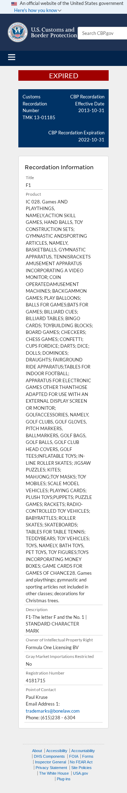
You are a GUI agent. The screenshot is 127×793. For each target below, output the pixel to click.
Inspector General (50, 762)
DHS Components (49, 756)
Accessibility (56, 751)
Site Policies (81, 767)
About (37, 751)
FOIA (73, 756)
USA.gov (80, 773)
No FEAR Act (81, 762)
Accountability (83, 751)
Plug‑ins (64, 779)
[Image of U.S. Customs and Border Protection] (42, 32)
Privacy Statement (51, 767)
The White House (54, 773)
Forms (87, 756)
